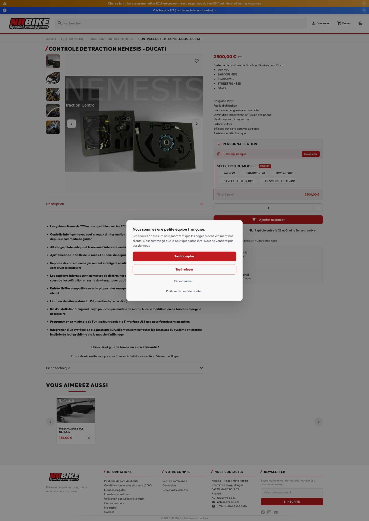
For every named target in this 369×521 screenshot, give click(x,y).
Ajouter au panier (268, 220)
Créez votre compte (175, 490)
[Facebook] (263, 512)
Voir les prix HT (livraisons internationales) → (185, 10)
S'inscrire (292, 501)
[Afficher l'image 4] (53, 111)
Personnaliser (183, 281)
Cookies (109, 512)
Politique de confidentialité (121, 481)
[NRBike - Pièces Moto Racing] (72, 476)
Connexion (169, 485)
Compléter (311, 154)
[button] (321, 23)
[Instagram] (269, 512)
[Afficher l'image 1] (53, 61)
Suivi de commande (175, 481)
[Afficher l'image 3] (53, 94)
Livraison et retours (117, 494)
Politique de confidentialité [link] (183, 291)
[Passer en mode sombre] (359, 23)
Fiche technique (58, 368)
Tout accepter (184, 256)
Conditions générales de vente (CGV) (128, 485)
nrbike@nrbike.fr (228, 501)
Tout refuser (184, 269)
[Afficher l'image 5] (53, 127)
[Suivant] (196, 123)
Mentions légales (115, 490)
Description (55, 204)
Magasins (110, 507)
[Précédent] (71, 123)
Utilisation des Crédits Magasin (124, 498)
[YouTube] (276, 512)
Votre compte (177, 472)
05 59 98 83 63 (226, 497)
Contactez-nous (114, 503)
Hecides (203, 518)
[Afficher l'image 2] (53, 78)
